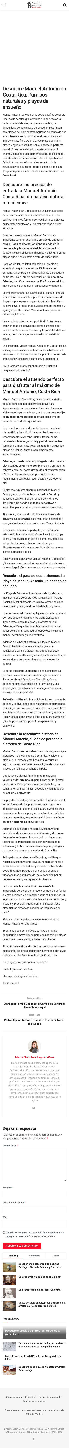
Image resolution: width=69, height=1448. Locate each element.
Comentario (10, 1145)
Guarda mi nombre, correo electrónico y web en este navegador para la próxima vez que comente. (35, 1234)
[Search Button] (64, 5)
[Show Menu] (4, 5)
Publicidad (30, 1397)
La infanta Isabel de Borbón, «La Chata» (40, 1289)
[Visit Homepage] (34, 5)
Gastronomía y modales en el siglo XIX (39, 1277)
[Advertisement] (34, 46)
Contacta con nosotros (34, 1401)
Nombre (8, 1187)
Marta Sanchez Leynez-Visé (34, 1057)
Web (5, 1217)
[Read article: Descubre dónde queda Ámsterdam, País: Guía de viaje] (9, 1370)
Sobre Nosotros (14, 1397)
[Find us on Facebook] (33, 1439)
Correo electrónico (14, 1202)
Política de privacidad (49, 1397)
